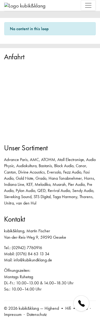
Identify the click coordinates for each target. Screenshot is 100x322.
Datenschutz (37, 314)
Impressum (13, 314)
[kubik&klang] (25, 5)
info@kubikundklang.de (33, 260)
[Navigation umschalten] (88, 5)
